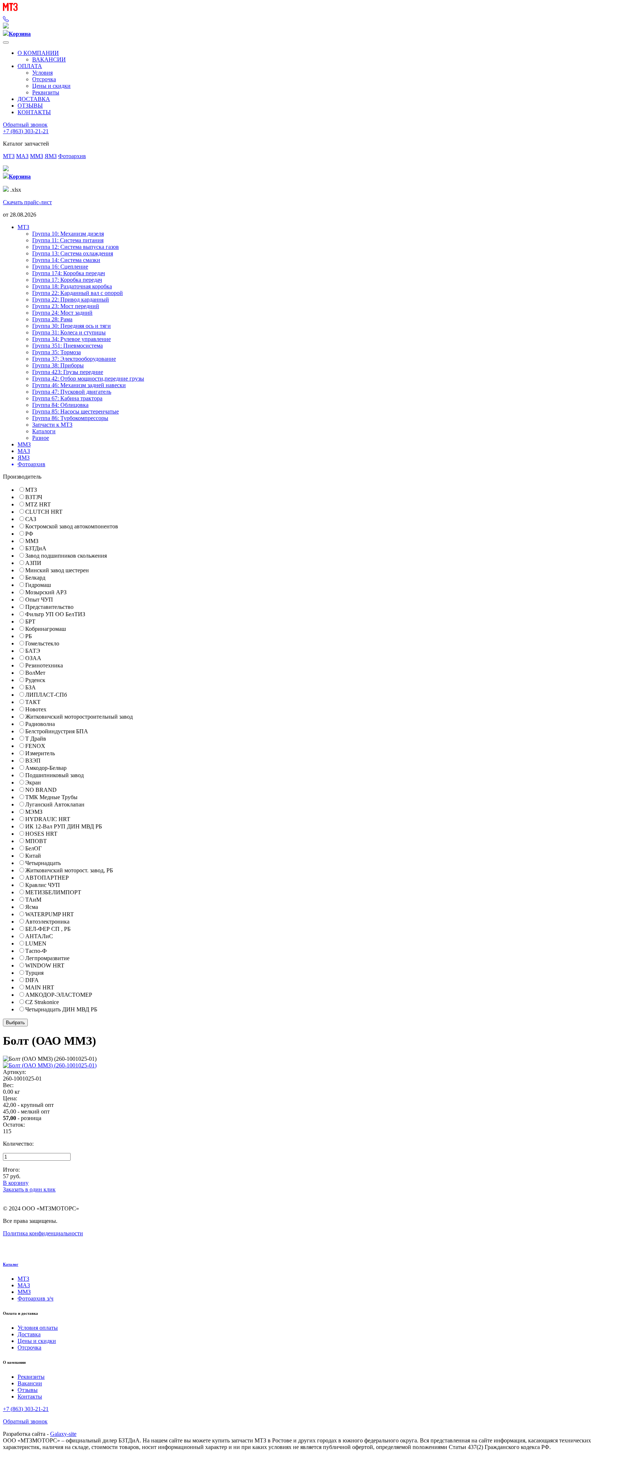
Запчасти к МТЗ (52, 425)
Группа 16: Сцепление (60, 266)
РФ (29, 534)
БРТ (30, 621)
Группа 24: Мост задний (62, 313)
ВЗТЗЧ (33, 497)
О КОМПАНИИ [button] (38, 53)
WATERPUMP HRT (49, 914)
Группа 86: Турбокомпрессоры (70, 418)
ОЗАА (33, 658)
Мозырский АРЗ (46, 592)
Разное (40, 438)
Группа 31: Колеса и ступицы (69, 332)
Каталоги (44, 431)
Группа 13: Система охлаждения (72, 253)
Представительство (49, 607)
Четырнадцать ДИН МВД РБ (61, 1009)
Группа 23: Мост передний (65, 306)
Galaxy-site (63, 1434)
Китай (33, 856)
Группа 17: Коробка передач (67, 280)
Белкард (35, 577)
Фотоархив (72, 156)
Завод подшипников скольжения (66, 556)
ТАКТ (33, 702)
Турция (34, 973)
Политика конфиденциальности (43, 1233)
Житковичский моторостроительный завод (79, 717)
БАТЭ (32, 651)
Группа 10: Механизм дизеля (68, 234)
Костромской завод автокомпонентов (71, 526)
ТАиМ (33, 899)
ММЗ (36, 156)
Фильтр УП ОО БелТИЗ (55, 614)
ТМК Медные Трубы (51, 797)
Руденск (35, 680)
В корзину (16, 1183)
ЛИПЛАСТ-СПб (46, 695)
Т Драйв (35, 738)
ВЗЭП (33, 760)
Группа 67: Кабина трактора (67, 398)
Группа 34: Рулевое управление (71, 339)
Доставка (29, 1334)
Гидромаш (38, 585)
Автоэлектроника (47, 921)
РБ (28, 636)
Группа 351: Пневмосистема (67, 345)
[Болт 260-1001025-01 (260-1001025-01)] (50, 1065)
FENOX (35, 746)
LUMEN (35, 943)
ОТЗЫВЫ (30, 105)
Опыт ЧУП (39, 599)
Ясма (31, 907)
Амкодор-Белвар (46, 768)
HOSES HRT (41, 834)
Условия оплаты (38, 1328)
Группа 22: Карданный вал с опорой (77, 293)
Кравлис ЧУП (42, 885)
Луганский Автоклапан (54, 804)
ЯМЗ (51, 156)
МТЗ (9, 156)
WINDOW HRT (44, 965)
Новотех (35, 709)
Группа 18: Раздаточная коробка (72, 286)
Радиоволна (40, 724)
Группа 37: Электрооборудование (74, 359)
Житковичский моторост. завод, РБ (69, 870)
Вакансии (30, 1383)
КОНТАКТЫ (34, 112)
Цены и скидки (51, 86)
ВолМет (35, 673)
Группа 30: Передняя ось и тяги (71, 326)
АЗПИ (33, 563)
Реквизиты (45, 92)
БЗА (30, 687)
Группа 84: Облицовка (60, 405)
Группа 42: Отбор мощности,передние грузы (88, 378)
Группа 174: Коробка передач (68, 273)
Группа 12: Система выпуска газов (75, 247)
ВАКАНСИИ (49, 59)
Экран (33, 782)
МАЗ (22, 156)
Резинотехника (44, 665)
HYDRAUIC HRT (47, 819)
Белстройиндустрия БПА (56, 731)
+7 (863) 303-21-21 (26, 131)
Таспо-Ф (36, 951)
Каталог (10, 1264)
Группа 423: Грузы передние (67, 372)
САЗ (30, 519)
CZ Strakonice (42, 1002)
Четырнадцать (43, 863)
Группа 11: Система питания (68, 240)
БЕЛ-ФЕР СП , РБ (48, 929)
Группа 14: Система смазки (66, 260)
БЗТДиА (35, 548)
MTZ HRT (38, 504)
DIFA (32, 980)
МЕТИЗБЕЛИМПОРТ (53, 892)
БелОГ (33, 848)
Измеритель (40, 753)
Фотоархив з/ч (35, 1298)
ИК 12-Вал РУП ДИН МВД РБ (63, 826)
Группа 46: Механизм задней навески (79, 385)
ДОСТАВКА (34, 99)
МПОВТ (36, 841)
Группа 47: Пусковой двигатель (71, 392)
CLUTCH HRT (44, 512)
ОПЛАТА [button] (30, 66)
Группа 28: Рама (52, 319)
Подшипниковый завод (54, 775)
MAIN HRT (39, 987)
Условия (42, 73)
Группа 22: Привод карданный (70, 299)
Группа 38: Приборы (58, 365)
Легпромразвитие (47, 958)
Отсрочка (44, 79)
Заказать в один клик (29, 1189)
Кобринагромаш (45, 629)
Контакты (30, 1396)
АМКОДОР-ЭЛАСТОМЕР (58, 995)
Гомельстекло (42, 643)
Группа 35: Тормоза (56, 352)
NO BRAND (41, 790)
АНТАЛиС (39, 936)
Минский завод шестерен (57, 570)
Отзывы (28, 1390)
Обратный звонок (25, 124)
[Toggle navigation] (6, 42)
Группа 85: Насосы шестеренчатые (75, 411)
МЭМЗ (33, 812)
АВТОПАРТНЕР (47, 878)
